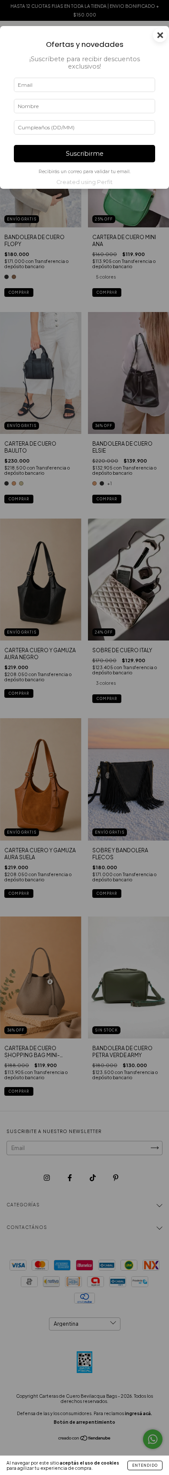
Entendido (145, 1465)
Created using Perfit (84, 182)
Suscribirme (85, 154)
